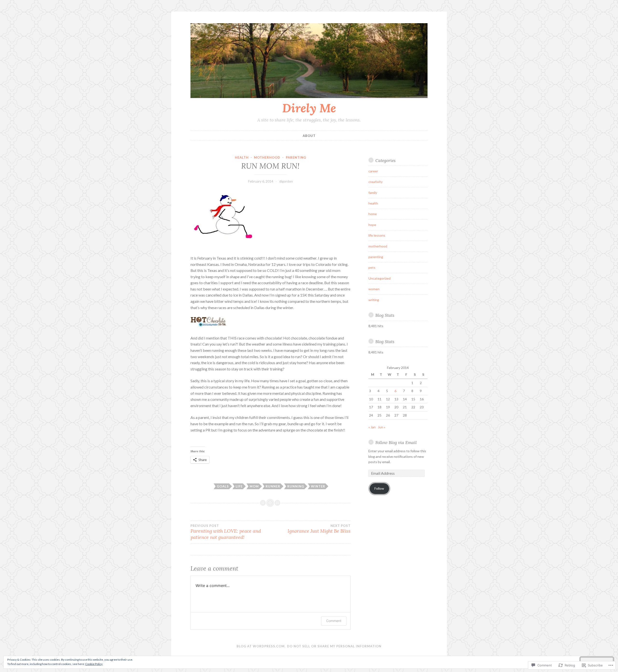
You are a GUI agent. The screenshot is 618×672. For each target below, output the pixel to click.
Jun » (381, 427)
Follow (379, 488)
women (373, 289)
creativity (375, 182)
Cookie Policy (94, 664)
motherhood (267, 157)
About (309, 136)
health (242, 157)
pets (371, 267)
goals (223, 486)
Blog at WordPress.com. (261, 646)
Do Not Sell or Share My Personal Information (334, 646)
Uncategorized (379, 278)
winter (318, 486)
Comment (333, 621)
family (372, 193)
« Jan (372, 427)
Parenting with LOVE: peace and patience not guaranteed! (225, 532)
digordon (286, 181)
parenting (296, 157)
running (295, 486)
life (239, 486)
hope (372, 225)
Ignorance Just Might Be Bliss (319, 529)
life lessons (376, 235)
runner (273, 486)
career (373, 171)
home (372, 214)
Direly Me (309, 107)
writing (373, 300)
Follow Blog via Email (396, 442)
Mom (254, 486)
